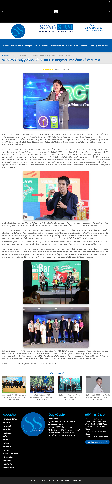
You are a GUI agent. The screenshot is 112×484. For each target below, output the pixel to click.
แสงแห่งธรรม (9, 467)
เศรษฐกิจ (7, 422)
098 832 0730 (69, 421)
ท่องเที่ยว (7, 460)
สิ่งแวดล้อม (8, 457)
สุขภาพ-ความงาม (11, 453)
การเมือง (7, 439)
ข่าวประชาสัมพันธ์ (10, 419)
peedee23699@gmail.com (60, 427)
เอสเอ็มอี (7, 429)
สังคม (6, 443)
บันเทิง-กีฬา (8, 464)
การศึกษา (8, 446)
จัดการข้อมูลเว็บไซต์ (98, 441)
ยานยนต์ (7, 426)
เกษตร (6, 450)
